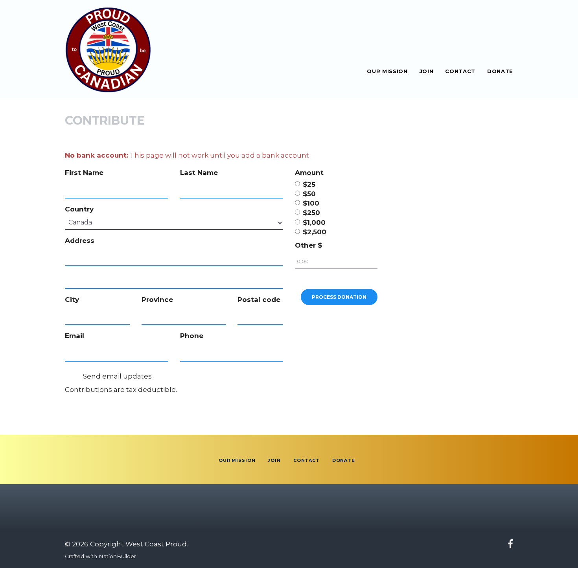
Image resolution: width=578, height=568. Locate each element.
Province (157, 299)
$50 (309, 194)
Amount (309, 172)
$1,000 (314, 222)
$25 (309, 184)
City (72, 299)
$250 (311, 213)
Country (79, 209)
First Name (84, 172)
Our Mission (387, 71)
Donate (500, 71)
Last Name (199, 172)
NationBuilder (117, 556)
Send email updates (116, 376)
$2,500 (314, 232)
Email (74, 336)
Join (427, 71)
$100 (311, 203)
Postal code (258, 299)
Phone (191, 336)
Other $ (308, 245)
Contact (460, 71)
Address (79, 240)
